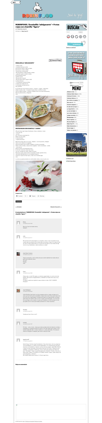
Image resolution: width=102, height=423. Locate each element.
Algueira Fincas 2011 (56, 207)
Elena (24, 222)
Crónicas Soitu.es (71, 98)
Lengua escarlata (71, 115)
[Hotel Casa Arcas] (70, 161)
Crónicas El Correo (71, 96)
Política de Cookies (38, 421)
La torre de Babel (71, 111)
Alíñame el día (70, 91)
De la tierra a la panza (72, 100)
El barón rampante (71, 104)
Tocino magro (70, 128)
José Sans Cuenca (27, 253)
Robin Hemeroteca (71, 126)
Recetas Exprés (71, 121)
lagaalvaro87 (26, 339)
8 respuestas (19, 201)
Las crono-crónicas (71, 113)
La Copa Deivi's (71, 109)
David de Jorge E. (22, 29)
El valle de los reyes (72, 106)
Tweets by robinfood (71, 47)
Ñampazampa (70, 117)
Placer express (70, 119)
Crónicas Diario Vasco (72, 94)
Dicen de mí (70, 102)
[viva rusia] (76, 156)
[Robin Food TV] (76, 79)
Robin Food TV (25, 31)
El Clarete (19, 207)
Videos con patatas (71, 130)
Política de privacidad (29, 421)
